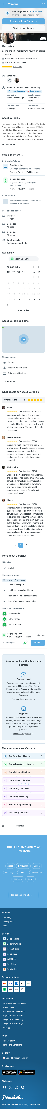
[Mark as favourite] (43, 4)
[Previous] (15, 545)
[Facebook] (4, 1087)
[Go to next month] (38, 267)
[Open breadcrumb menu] (10, 826)
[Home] (3, 826)
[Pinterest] (22, 1087)
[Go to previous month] (33, 267)
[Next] (31, 545)
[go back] (3, 4)
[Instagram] (16, 1087)
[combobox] (24, 258)
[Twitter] (10, 1087)
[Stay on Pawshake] (25, 642)
